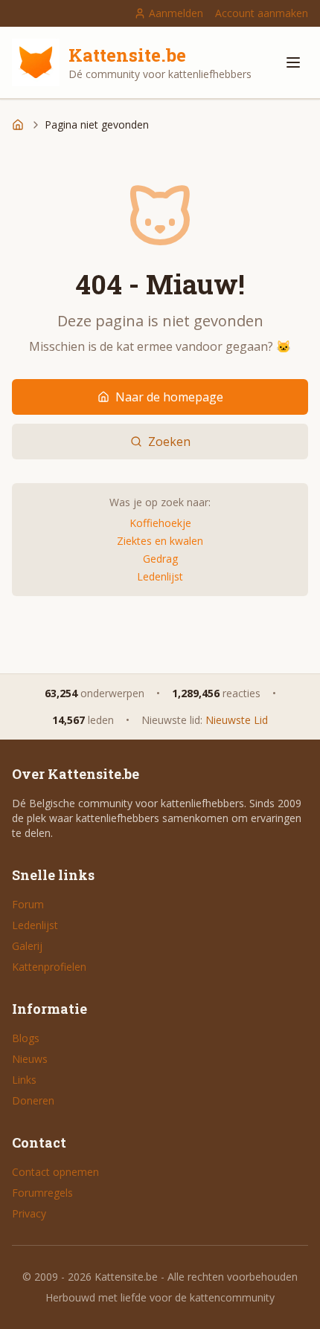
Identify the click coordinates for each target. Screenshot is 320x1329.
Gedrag (160, 559)
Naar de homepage (169, 397)
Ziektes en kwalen (160, 541)
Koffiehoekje (160, 523)
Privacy (29, 1213)
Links (24, 1080)
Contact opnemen (55, 1172)
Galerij (27, 946)
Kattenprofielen (49, 967)
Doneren (33, 1100)
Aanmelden (176, 13)
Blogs (25, 1038)
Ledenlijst (160, 576)
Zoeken (169, 441)
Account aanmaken (261, 13)
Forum (28, 904)
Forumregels (42, 1193)
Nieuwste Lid (236, 720)
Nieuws (30, 1059)
